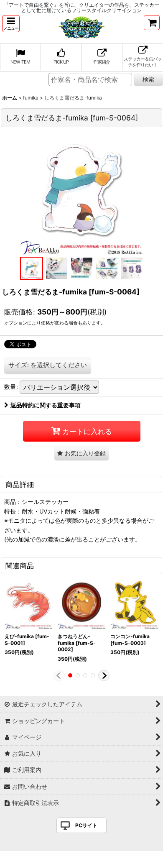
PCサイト (86, 825)
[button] (11, 23)
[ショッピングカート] (152, 22)
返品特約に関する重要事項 (45, 405)
